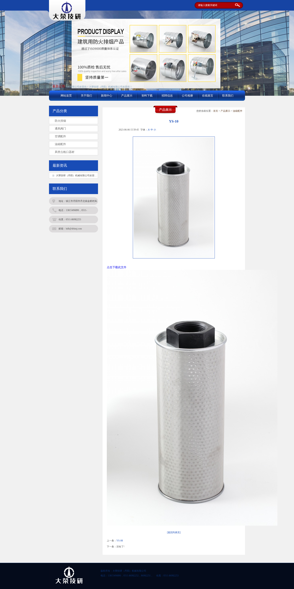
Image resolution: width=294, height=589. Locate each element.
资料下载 (147, 95)
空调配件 (60, 136)
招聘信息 (167, 95)
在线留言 (207, 95)
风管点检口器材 (64, 151)
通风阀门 (60, 128)
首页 (215, 111)
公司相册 (187, 95)
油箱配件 (237, 111)
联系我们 (227, 95)
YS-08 (119, 540)
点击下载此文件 (116, 267)
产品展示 (126, 95)
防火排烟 (60, 120)
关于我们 (86, 95)
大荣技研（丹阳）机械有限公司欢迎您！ (102, 86)
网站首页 (66, 95)
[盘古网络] (67, 20)
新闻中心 (106, 95)
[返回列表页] (174, 532)
